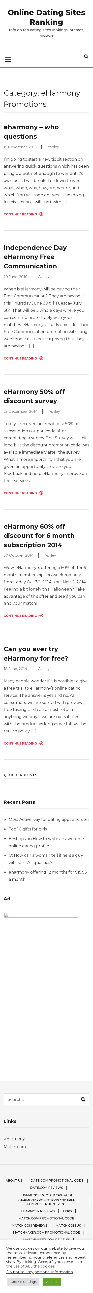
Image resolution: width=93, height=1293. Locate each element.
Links (67, 1211)
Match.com (15, 1146)
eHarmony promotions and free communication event (46, 1202)
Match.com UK (68, 1225)
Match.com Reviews (29, 1225)
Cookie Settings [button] (23, 1282)
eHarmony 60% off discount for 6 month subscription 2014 (39, 536)
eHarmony (14, 1138)
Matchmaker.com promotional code (46, 1232)
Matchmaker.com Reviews (46, 1239)
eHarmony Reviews (38, 1211)
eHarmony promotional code (46, 1195)
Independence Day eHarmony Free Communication (35, 257)
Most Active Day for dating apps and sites (49, 819)
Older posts (23, 775)
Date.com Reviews (46, 1188)
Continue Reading (20, 214)
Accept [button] (52, 1282)
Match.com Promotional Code (46, 1218)
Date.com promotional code (57, 1180)
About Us (14, 1180)
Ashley (53, 147)
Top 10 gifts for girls (28, 829)
